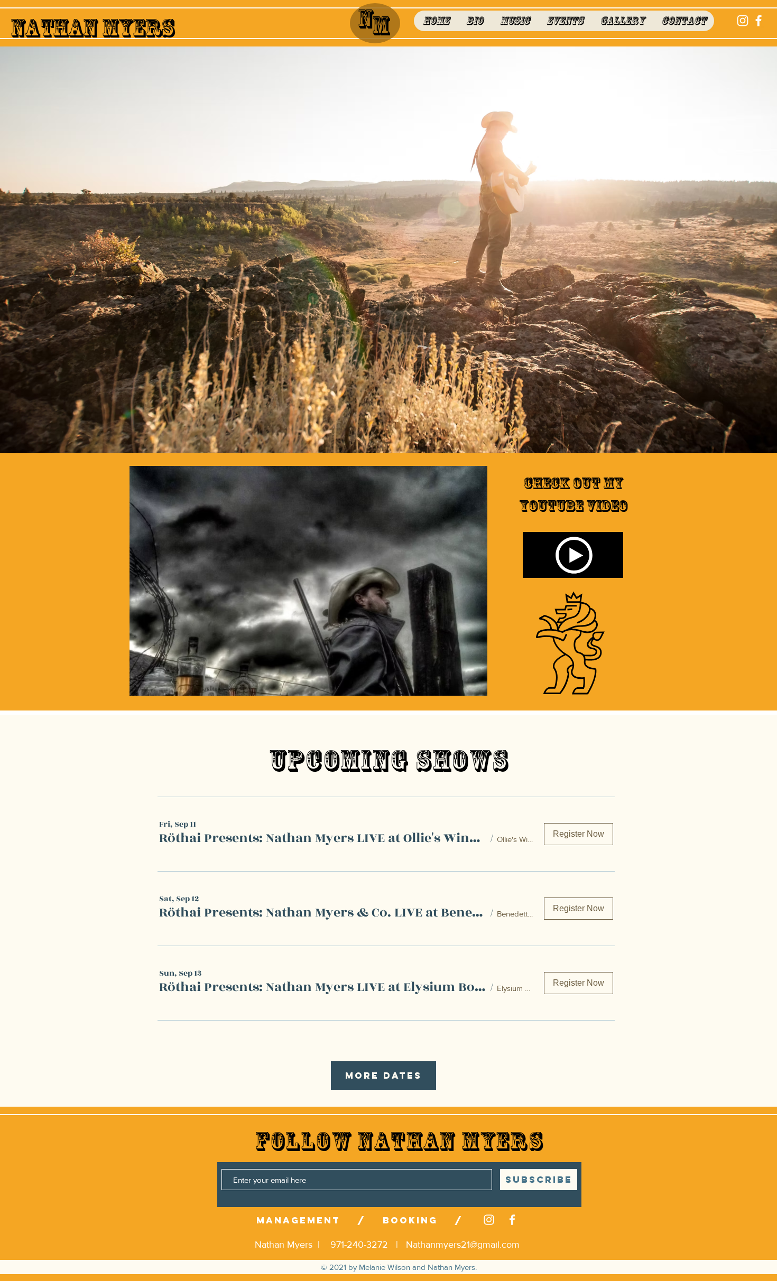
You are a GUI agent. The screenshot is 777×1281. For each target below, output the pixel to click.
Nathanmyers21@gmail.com (463, 1244)
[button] (323, 838)
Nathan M (64, 28)
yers (146, 28)
